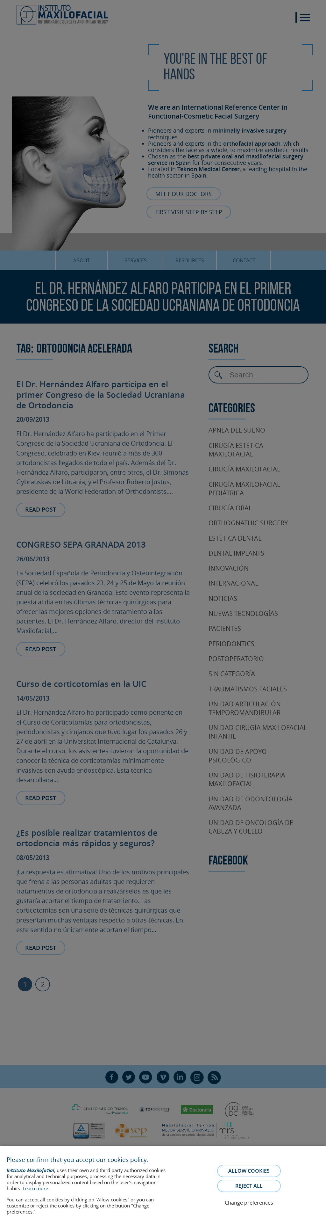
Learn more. (36, 1188)
